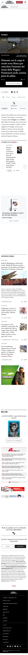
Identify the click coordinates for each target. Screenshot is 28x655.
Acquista (14, 220)
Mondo (4, 35)
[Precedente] (3, 167)
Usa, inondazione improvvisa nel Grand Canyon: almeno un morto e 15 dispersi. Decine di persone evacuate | (8, 351)
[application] (14, 45)
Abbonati (19, 2)
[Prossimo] (25, 167)
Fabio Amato (14, 339)
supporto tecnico (5, 580)
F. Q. (3, 79)
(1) (26, 317)
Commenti (6, 92)
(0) (18, 170)
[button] (14, 45)
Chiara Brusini (5, 339)
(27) (26, 79)
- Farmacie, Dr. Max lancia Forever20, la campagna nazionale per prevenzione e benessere (13, 474)
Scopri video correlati (14, 83)
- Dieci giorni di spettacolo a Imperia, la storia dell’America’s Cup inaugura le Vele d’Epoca (13, 467)
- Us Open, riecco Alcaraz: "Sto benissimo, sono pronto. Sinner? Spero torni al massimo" (13, 463)
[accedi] (25, 2)
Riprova (14, 585)
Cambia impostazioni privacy (10, 603)
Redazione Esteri (6, 301)
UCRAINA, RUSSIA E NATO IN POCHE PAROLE (13, 214)
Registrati (20, 546)
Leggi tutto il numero (14, 440)
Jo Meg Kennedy (9, 170)
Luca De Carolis (6, 317)
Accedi (7, 546)
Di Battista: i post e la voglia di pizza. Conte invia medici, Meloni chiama (8, 311)
